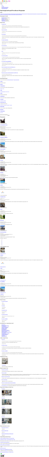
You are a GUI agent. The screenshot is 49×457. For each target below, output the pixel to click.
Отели (2, 18)
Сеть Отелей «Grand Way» (5, 55)
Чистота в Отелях (4, 336)
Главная (3, 6)
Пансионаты (3, 20)
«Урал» (1, 268)
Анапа (1, 90)
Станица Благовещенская (3, 91)
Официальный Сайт (3, 253)
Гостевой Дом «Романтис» (5, 301)
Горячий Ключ (2, 96)
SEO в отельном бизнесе (4, 379)
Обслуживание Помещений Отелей (6, 332)
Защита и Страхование (5, 327)
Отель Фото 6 (3, 388)
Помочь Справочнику (16, 14)
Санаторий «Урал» (3, 196)
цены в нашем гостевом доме (5, 427)
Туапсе (3, 88)
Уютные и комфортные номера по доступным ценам (7, 438)
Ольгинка (1, 88)
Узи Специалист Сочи (5, 385)
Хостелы (3, 19)
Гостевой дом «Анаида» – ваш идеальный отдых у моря (7, 439)
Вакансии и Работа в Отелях (9, 14)
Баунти (1, 209)
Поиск (8, 115)
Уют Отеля (3, 335)
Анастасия (1, 172)
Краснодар (1, 109)
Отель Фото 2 (3, 407)
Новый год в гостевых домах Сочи (6, 376)
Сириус (1, 93)
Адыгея (1, 81)
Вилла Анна (2, 220)
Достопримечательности (5, 326)
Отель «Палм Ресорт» (4, 45)
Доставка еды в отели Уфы (5, 369)
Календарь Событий (3, 14)
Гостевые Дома (4, 17)
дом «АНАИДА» (2, 281)
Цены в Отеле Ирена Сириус (5, 430)
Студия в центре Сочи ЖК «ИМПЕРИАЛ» (6, 61)
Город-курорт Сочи (3, 102)
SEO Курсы (3, 324)
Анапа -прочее (7, 91)
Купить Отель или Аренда (5, 330)
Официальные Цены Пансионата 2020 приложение (7, 433)
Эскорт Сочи (3, 339)
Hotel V (6, 450)
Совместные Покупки (5, 334)
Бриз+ (2, 51)
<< (2, 239)
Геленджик (1, 99)
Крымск (1, 84)
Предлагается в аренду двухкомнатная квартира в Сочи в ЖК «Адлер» (10, 72)
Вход (2, 5)
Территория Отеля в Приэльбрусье (4, 442)
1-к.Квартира (3, 305)
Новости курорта (4, 331)
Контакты (20, 14)
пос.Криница (1, 100)
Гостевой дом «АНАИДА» (3, 137)
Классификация (4, 329)
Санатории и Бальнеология (5, 333)
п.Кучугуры (1, 112)
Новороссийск (2, 106)
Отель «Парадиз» (4, 34)
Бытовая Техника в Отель (5, 325)
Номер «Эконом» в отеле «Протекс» (5, 444)
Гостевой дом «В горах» (4, 345)
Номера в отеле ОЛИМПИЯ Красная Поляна (6, 449)
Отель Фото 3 (3, 416)
